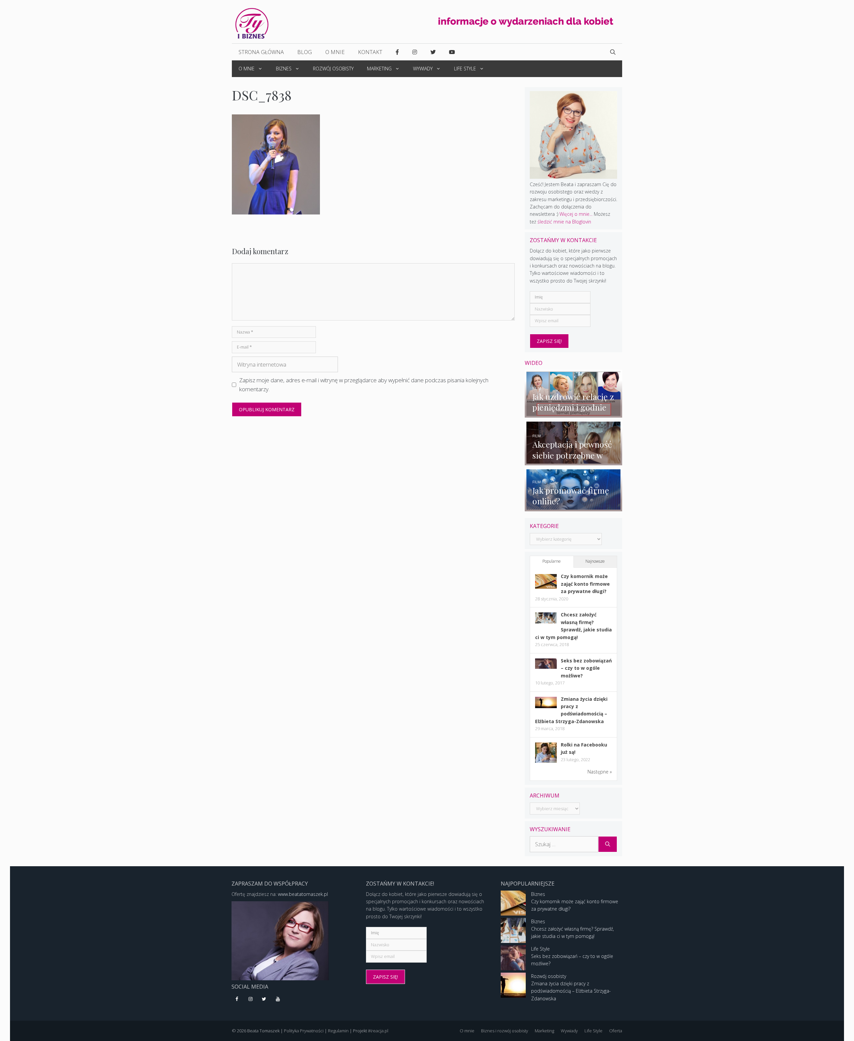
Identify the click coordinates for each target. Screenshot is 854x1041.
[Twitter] (264, 999)
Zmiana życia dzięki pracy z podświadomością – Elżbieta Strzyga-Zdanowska (571, 991)
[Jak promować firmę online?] (573, 507)
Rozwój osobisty (333, 68)
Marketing (379, 68)
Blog (304, 52)
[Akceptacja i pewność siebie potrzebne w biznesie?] (573, 461)
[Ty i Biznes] (252, 23)
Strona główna (261, 52)
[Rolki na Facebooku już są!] (546, 762)
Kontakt (370, 52)
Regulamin (338, 1031)
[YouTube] (277, 999)
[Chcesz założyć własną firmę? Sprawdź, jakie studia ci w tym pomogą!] (546, 621)
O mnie (335, 52)
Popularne (551, 561)
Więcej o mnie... (575, 214)
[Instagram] (250, 999)
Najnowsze (595, 561)
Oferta (615, 1031)
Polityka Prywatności (304, 1031)
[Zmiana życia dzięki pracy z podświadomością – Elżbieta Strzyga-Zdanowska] (546, 706)
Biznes (284, 68)
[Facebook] (237, 999)
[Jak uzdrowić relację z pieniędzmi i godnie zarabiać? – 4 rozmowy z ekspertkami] (573, 413)
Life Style (465, 68)
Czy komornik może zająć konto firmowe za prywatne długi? (585, 583)
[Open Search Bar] (612, 52)
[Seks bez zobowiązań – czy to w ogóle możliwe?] (546, 667)
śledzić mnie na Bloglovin (564, 221)
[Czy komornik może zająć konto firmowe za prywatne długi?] (546, 587)
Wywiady (423, 68)
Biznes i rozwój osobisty (504, 1031)
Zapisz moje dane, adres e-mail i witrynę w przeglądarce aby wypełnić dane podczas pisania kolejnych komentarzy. (363, 384)
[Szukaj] (607, 844)
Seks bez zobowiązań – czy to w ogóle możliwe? (586, 668)
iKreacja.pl (378, 1031)
